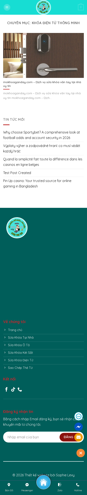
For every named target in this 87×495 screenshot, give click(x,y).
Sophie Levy (65, 475)
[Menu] (7, 7)
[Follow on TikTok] (13, 389)
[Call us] (20, 389)
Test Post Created (17, 173)
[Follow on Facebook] (6, 389)
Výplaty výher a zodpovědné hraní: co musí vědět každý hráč (41, 148)
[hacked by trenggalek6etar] (43, 7)
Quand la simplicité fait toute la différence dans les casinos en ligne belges (42, 162)
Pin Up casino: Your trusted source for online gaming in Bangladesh (37, 183)
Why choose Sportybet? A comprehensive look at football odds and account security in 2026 (41, 135)
